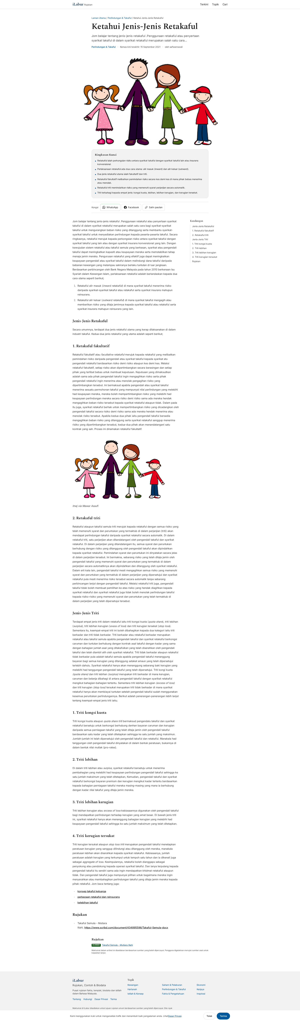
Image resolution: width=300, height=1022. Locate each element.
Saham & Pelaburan (172, 985)
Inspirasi (201, 993)
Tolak (209, 1016)
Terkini (204, 4)
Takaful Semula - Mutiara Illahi (117, 945)
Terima (223, 1016)
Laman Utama (99, 18)
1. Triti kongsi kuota (202, 243)
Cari (225, 4)
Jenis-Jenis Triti (200, 239)
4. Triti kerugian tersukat (204, 257)
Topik (215, 4)
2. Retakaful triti (200, 235)
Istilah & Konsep (136, 993)
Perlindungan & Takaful (119, 18)
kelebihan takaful (88, 902)
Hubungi (87, 999)
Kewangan (133, 985)
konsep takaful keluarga (92, 891)
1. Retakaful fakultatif (203, 230)
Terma (113, 999)
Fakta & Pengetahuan (173, 993)
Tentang (76, 999)
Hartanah (132, 989)
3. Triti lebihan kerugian (204, 252)
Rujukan (196, 261)
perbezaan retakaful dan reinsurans (99, 896)
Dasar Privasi (101, 999)
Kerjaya (200, 989)
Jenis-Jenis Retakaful (203, 226)
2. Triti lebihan (199, 248)
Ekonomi (201, 985)
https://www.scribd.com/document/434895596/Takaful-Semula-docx (126, 927)
